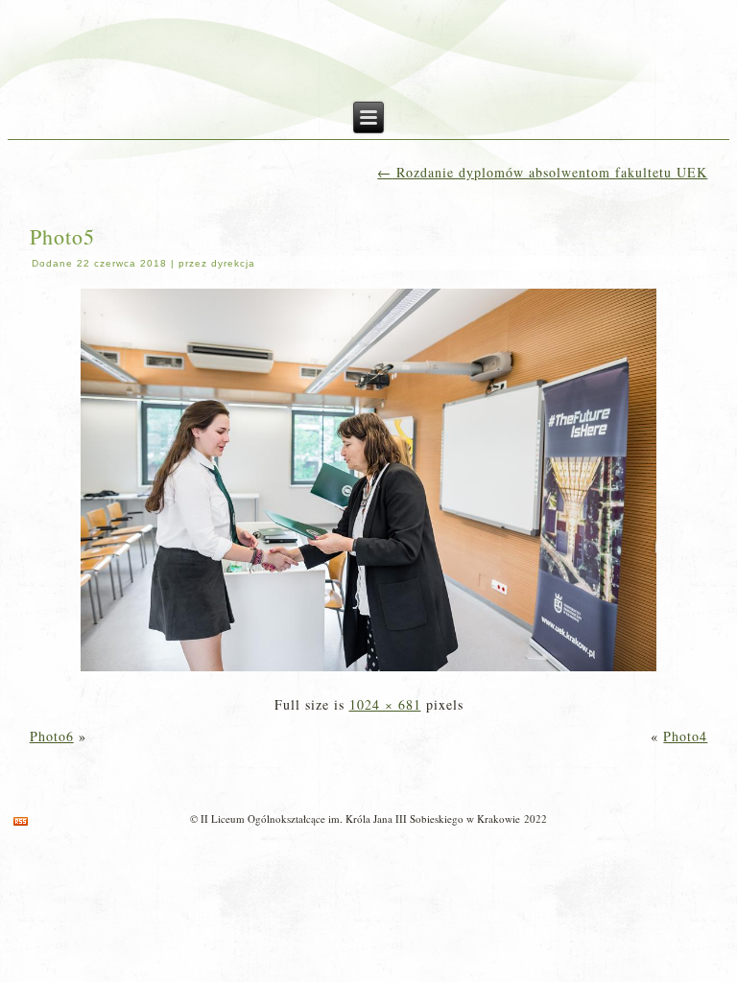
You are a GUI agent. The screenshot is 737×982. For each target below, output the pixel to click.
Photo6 (52, 736)
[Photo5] (368, 673)
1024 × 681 (385, 704)
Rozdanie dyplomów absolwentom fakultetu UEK (542, 172)
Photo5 (62, 236)
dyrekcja (233, 263)
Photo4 (685, 736)
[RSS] (20, 821)
